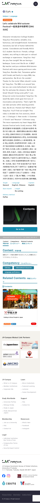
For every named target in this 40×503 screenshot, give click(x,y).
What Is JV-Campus (10, 383)
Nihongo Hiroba (9, 405)
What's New (26, 422)
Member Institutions (10, 386)
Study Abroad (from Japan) (10, 412)
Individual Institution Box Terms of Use (11, 439)
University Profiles (10, 402)
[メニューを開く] (35, 4)
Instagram (25, 428)
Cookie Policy (26, 494)
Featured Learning (28, 386)
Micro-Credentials (28, 383)
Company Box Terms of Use (10, 444)
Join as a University (10, 422)
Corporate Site (8, 389)
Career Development (29, 392)
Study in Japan (9, 408)
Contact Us (26, 405)
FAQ (23, 402)
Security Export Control (11, 448)
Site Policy (16, 494)
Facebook (25, 425)
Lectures (25, 389)
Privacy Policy (7, 494)
